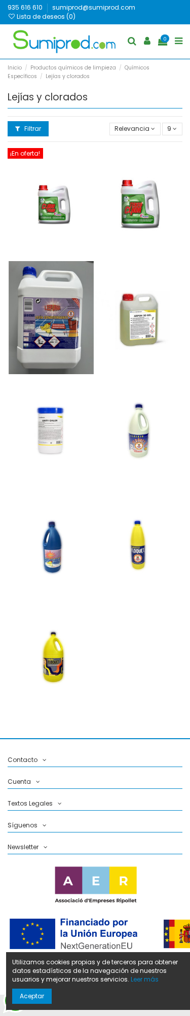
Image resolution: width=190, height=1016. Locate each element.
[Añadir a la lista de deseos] (51, 232)
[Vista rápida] (51, 248)
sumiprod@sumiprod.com (93, 7)
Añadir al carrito (70, 206)
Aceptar (32, 996)
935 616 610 (26, 7)
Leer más (145, 979)
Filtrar (32, 128)
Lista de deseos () (45, 16)
